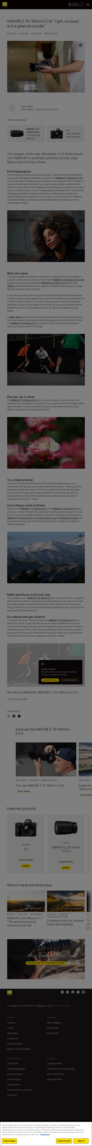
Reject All (81, 1141)
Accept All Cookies (64, 1141)
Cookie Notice (45, 1134)
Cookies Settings (9, 1141)
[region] (46, 1134)
